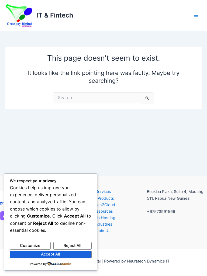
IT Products (103, 198)
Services (103, 191)
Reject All (72, 245)
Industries (103, 224)
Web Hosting (103, 217)
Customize (30, 245)
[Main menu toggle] (196, 15)
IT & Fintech (54, 15)
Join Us (103, 230)
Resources (103, 211)
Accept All (50, 254)
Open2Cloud (103, 204)
